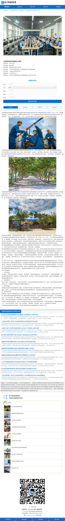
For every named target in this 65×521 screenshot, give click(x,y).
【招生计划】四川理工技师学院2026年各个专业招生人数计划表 (20, 328)
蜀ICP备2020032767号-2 (36, 513)
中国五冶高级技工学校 (16, 398)
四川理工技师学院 (16, 420)
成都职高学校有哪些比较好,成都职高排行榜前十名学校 (17, 348)
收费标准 (58, 6)
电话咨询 (40, 519)
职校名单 (20, 6)
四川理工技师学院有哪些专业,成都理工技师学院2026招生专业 (19, 314)
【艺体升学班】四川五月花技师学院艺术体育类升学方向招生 (19, 321)
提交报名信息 (32, 101)
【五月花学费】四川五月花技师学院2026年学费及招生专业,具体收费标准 (23, 375)
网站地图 (38, 515)
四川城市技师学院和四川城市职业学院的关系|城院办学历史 (19, 368)
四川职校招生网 (14, 10)
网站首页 (7, 6)
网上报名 (57, 519)
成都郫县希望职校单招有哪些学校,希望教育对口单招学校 (18, 355)
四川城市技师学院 (14, 395)
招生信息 (45, 6)
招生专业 (32, 6)
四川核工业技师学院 (17, 454)
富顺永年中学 (15, 468)
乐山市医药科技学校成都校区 (19, 447)
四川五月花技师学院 (17, 406)
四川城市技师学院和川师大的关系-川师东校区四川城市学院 (19, 335)
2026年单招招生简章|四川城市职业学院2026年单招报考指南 (19, 362)
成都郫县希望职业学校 (18, 413)
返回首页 (8, 519)
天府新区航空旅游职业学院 (33, 10)
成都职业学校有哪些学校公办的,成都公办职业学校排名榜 (18, 341)
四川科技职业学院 (16, 440)
